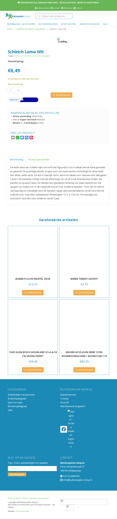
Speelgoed (46, 56)
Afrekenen (68, 8)
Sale (10, 446)
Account (56, 8)
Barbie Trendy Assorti (84, 314)
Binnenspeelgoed (17, 442)
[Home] (18, 16)
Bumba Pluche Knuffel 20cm (32, 314)
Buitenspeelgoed (17, 434)
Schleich (17, 56)
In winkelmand (61, 95)
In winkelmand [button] (33, 328)
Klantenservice (43, 8)
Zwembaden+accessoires (21, 430)
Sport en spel (15, 438)
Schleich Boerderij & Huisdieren (31, 29)
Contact (79, 8)
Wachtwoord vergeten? (72, 442)
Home (10, 29)
